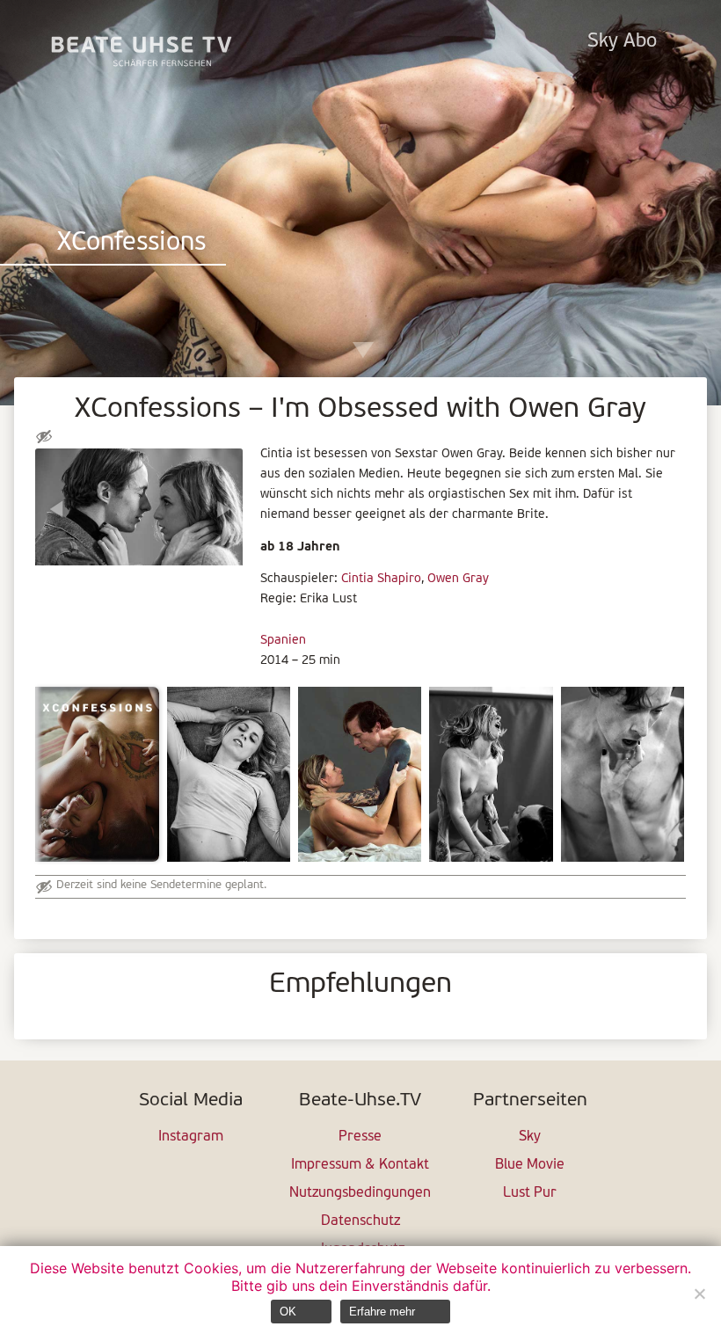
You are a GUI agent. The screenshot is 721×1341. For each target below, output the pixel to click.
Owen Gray (458, 579)
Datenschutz (360, 1221)
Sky (530, 1137)
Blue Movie (529, 1165)
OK (288, 1311)
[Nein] (699, 1293)
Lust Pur (530, 1193)
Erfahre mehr (382, 1311)
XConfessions (131, 243)
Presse (360, 1137)
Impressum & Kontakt (360, 1165)
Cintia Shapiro (381, 579)
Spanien (283, 640)
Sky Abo (622, 42)
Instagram (190, 1137)
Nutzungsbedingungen (360, 1193)
